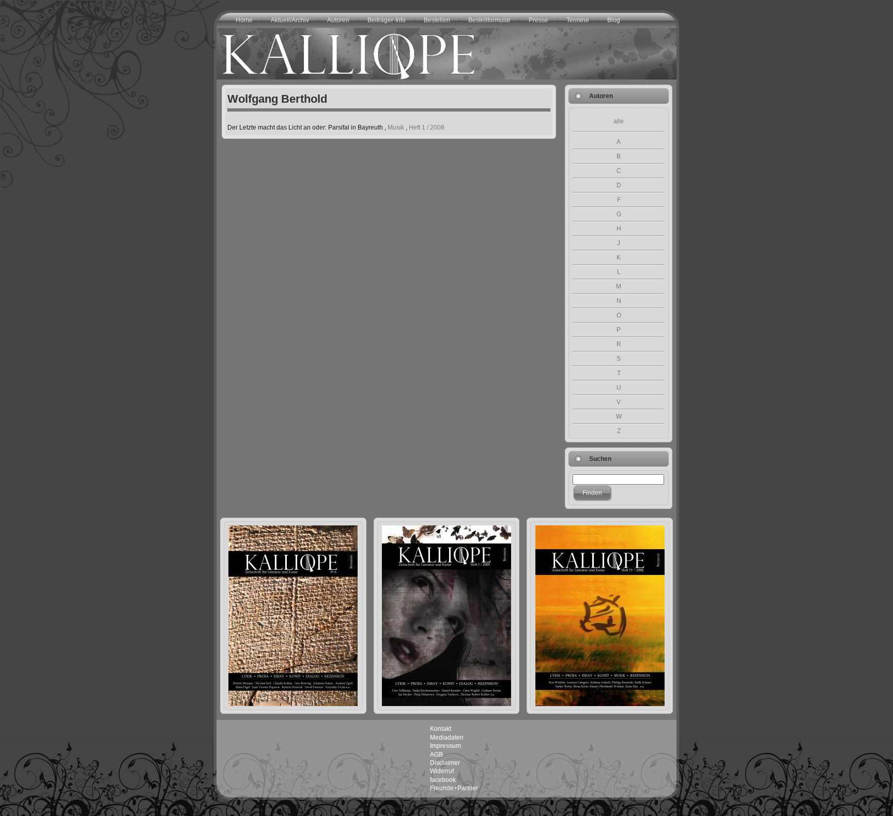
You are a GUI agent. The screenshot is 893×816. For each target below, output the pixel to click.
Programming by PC (512, 808)
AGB (436, 754)
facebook (443, 779)
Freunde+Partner (454, 788)
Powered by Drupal (380, 808)
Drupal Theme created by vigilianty (446, 808)
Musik (396, 127)
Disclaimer (445, 762)
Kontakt (440, 728)
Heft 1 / (426, 127)
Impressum (445, 745)
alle (618, 121)
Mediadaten (447, 737)
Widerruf (442, 771)
